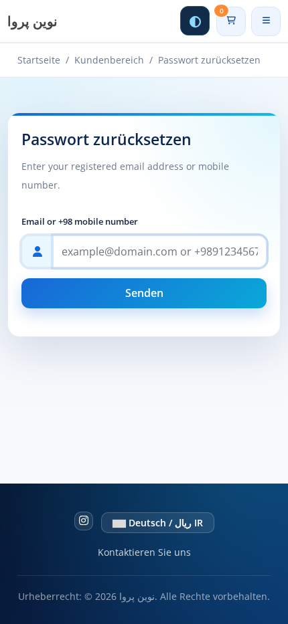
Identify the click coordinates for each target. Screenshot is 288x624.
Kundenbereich (109, 60)
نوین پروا (32, 21)
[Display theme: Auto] (195, 20)
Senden (144, 293)
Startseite (38, 60)
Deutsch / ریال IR (164, 522)
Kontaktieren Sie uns (144, 552)
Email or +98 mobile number (79, 221)
